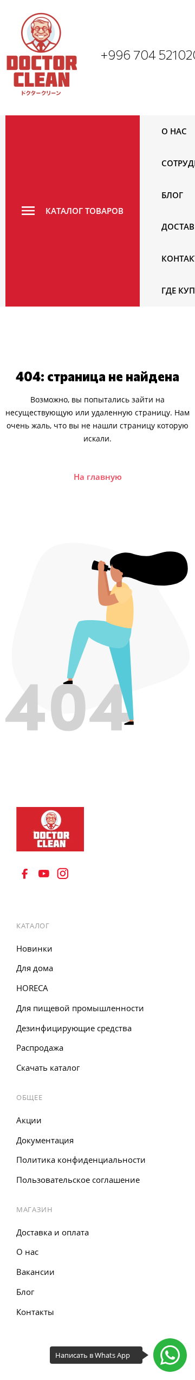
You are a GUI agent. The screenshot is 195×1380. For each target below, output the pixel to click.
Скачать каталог (48, 1067)
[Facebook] (25, 873)
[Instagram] (63, 873)
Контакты (35, 1311)
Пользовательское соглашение (78, 1179)
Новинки (34, 948)
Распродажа (39, 1047)
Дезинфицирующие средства (74, 1028)
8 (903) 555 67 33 (53, 900)
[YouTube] (44, 873)
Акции (29, 1120)
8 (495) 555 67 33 (53, 886)
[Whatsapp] (170, 1355)
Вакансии (35, 1271)
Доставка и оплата (52, 1232)
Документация (45, 1140)
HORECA (32, 987)
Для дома (34, 967)
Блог (172, 195)
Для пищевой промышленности (80, 1008)
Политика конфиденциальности (81, 1159)
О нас (174, 131)
